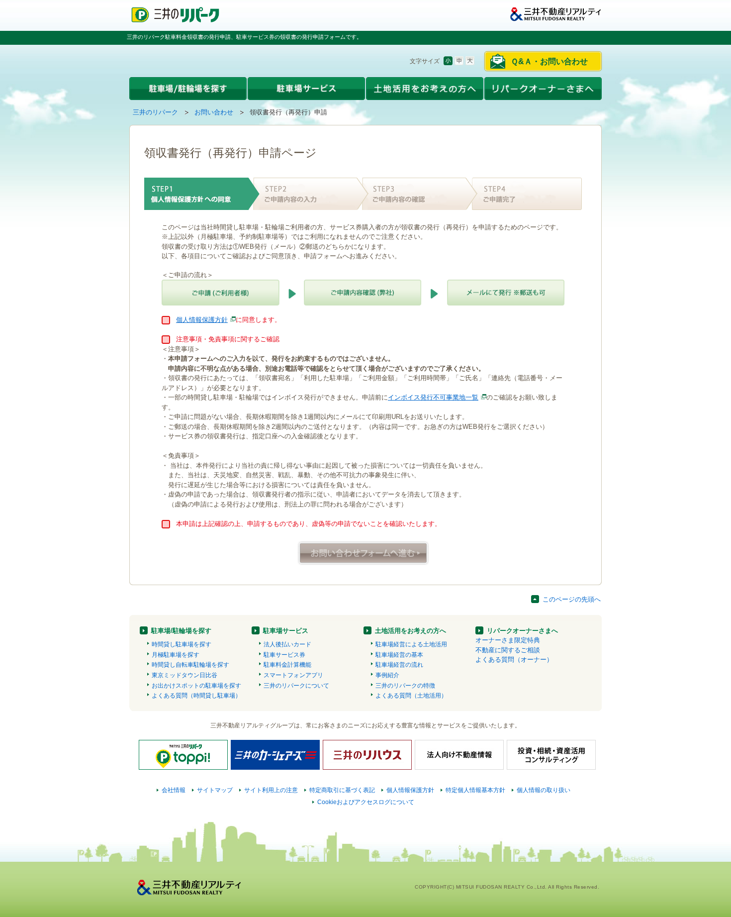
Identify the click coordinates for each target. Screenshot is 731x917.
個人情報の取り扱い (543, 790)
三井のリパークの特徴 (405, 685)
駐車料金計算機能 (287, 664)
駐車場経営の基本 (399, 654)
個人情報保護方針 (202, 319)
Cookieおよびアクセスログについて (365, 802)
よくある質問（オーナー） (514, 659)
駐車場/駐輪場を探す (181, 630)
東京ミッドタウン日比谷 (184, 675)
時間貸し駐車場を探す (181, 644)
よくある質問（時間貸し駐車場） (196, 695)
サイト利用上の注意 (271, 790)
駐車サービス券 (284, 654)
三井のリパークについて (296, 685)
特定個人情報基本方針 (475, 790)
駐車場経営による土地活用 (411, 644)
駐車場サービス (285, 630)
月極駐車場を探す (175, 654)
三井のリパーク (155, 112)
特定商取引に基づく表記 (342, 790)
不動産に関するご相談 (507, 650)
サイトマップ (215, 790)
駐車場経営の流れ (399, 664)
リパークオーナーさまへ (522, 630)
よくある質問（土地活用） (411, 695)
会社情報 (173, 790)
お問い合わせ (213, 112)
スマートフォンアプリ (293, 675)
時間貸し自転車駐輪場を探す (190, 664)
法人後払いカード (287, 644)
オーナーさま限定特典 (507, 640)
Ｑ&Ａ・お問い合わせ (549, 61)
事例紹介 (387, 675)
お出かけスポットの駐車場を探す (196, 685)
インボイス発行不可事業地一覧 (433, 397)
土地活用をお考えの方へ (410, 630)
